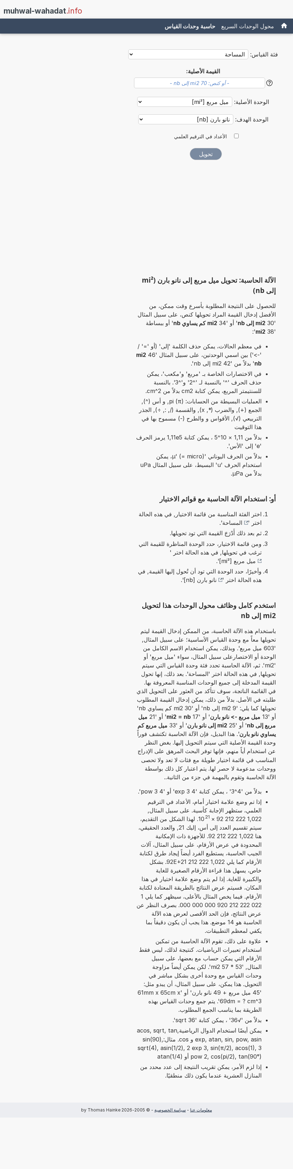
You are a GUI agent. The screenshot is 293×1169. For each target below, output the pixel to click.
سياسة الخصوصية (170, 1110)
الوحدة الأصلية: (250, 101)
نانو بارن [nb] (200, 579)
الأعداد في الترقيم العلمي (200, 136)
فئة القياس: (264, 54)
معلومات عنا (201, 1110)
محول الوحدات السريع (247, 26)
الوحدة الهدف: (250, 119)
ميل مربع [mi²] (237, 560)
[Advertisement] (205, 220)
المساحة (232, 522)
